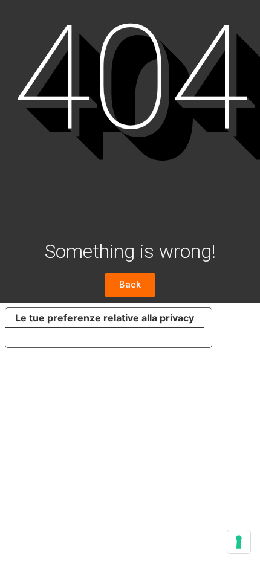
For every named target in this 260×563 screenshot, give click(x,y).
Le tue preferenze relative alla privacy (104, 318)
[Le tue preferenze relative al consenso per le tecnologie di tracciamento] (238, 541)
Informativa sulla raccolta (74, 338)
